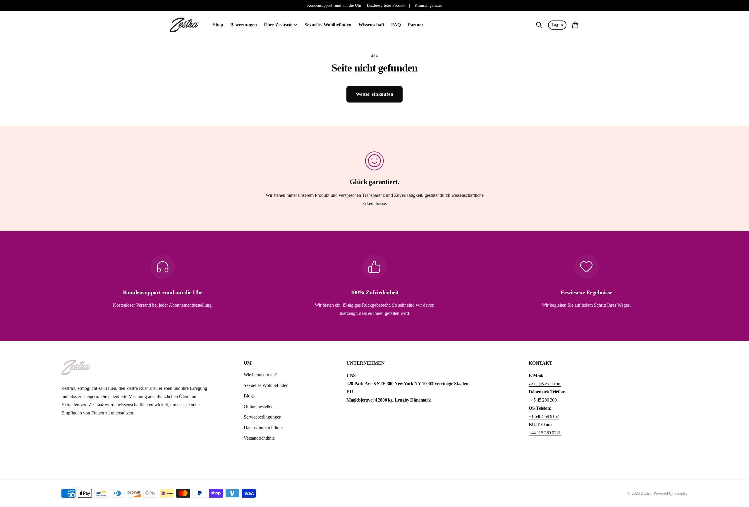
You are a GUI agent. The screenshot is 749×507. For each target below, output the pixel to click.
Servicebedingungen (262, 416)
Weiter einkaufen (375, 94)
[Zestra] (184, 25)
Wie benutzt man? (260, 374)
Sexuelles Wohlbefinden (266, 385)
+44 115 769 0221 (545, 432)
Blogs (249, 395)
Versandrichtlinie (259, 438)
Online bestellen (259, 406)
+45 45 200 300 (542, 399)
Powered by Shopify (671, 493)
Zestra (646, 493)
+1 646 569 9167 (544, 416)
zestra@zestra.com (545, 383)
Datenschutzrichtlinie (263, 427)
